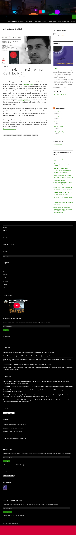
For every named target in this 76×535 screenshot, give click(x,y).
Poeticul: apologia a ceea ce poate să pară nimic (16, 381)
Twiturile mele (57, 144)
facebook (6, 337)
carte (4, 234)
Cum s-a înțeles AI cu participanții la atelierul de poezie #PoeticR (21, 400)
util (4, 288)
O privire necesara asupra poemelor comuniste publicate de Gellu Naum (63, 202)
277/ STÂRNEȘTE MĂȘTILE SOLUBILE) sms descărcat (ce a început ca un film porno (62, 170)
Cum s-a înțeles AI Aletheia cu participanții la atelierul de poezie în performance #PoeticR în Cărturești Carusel (36, 395)
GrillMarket (6, 424)
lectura (35, 135)
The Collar (56, 122)
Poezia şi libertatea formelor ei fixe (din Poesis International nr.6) (63, 176)
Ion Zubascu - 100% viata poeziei (62, 197)
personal (5, 281)
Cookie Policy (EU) (8, 244)
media (4, 241)
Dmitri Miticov (9, 135)
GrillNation (6, 428)
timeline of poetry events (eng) (66, 21)
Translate (67, 35)
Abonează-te (7, 512)
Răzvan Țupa (18, 77)
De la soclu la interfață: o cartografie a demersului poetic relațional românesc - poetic (27, 395)
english (5, 237)
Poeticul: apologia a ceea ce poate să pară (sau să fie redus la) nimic (54, 386)
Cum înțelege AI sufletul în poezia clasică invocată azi (18, 386)
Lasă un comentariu (31, 77)
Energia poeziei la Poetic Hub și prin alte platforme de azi (62, 193)
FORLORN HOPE (58, 127)
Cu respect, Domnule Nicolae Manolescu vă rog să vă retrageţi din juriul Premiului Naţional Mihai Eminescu (62, 210)
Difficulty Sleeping (58, 132)
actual (5, 67)
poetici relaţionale (40, 21)
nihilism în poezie (28, 84)
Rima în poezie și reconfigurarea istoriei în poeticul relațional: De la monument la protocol (28, 352)
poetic (5, 17)
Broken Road (57, 117)
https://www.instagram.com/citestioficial (14, 438)
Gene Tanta (19, 135)
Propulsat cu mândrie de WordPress (11, 523)
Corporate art (57, 111)
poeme (5, 230)
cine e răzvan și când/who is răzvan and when (20, 21)
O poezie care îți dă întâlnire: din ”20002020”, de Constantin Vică (62, 188)
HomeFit (5, 431)
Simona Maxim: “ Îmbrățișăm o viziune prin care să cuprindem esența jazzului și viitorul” (28, 356)
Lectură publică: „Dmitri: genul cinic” (23, 71)
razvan (55, 68)
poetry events (60, 108)
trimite (5, 330)
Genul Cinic (27, 135)
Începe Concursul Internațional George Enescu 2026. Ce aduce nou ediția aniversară (27, 364)
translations (52, 21)
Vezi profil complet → (59, 94)
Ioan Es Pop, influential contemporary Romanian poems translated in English (62, 182)
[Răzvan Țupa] (5, 487)
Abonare (6, 461)
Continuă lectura (9, 129)
